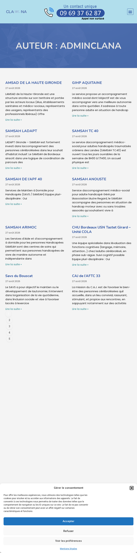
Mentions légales (68, 548)
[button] (131, 488)
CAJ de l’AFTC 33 (86, 275)
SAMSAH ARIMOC (21, 227)
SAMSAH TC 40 (85, 131)
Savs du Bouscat (19, 275)
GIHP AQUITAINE (87, 82)
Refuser (68, 531)
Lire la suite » (13, 120)
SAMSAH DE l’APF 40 (23, 179)
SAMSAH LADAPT (21, 131)
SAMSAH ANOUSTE (89, 179)
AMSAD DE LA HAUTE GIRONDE (33, 82)
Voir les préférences (68, 540)
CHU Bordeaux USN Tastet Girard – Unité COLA (101, 229)
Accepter (68, 521)
